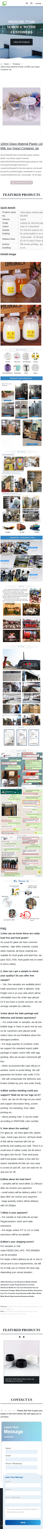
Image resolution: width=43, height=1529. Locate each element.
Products (16, 64)
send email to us (23, 182)
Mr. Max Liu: (10, 1411)
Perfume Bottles (27, 1290)
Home (6, 64)
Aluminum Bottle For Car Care (12, 1287)
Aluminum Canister (27, 1285)
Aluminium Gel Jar (31, 1287)
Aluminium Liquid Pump (9, 1285)
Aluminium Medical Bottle (27, 1282)
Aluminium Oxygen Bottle (10, 1290)
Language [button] (38, 3)
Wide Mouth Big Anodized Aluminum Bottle (17, 1296)
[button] (27, 3)
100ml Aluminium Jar (8, 1282)
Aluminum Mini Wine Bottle (30, 1293)
